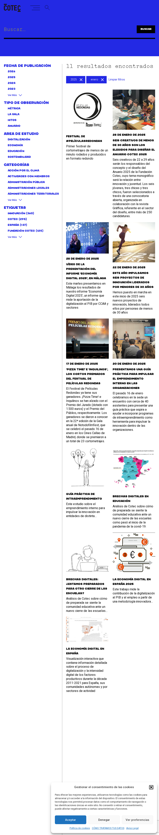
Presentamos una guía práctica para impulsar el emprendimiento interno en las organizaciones (133, 378)
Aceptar (70, 820)
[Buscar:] (63, 30)
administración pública (26, 182)
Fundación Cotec (21, 231)
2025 (11, 77)
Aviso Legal (132, 828)
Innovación (16, 213)
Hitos (12, 120)
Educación (16, 151)
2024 (12, 83)
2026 (11, 71)
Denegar (104, 820)
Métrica (14, 108)
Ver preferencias (137, 820)
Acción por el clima (23, 170)
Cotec (13, 219)
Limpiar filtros (117, 80)
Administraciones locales (28, 188)
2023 (11, 89)
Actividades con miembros (29, 176)
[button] (151, 787)
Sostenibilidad (19, 157)
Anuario (14, 126)
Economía (15, 145)
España (13, 225)
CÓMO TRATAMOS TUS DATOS (108, 828)
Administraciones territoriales (33, 194)
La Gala (14, 114)
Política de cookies (80, 828)
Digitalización (19, 139)
